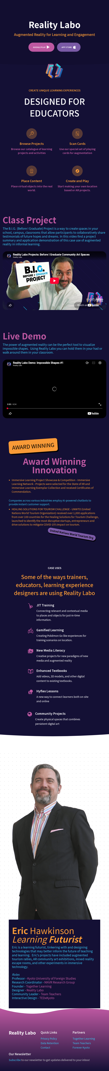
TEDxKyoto (46, 998)
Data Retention (50, 1043)
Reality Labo (35, 990)
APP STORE (67, 47)
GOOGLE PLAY (39, 47)
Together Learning (39, 986)
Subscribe (15, 1060)
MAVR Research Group (59, 982)
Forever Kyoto (81, 1047)
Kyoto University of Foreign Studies (51, 978)
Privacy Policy (49, 1038)
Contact (45, 1047)
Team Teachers (51, 994)
